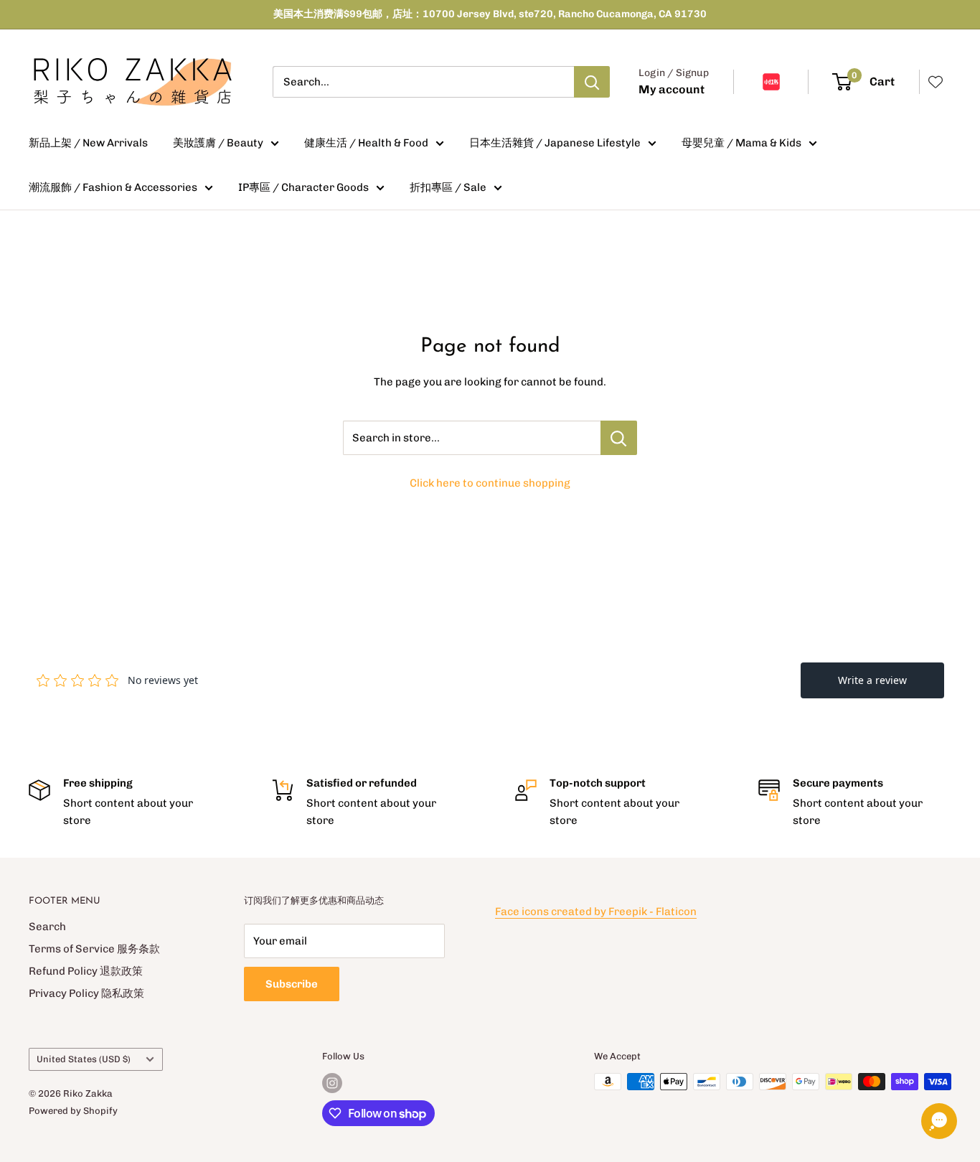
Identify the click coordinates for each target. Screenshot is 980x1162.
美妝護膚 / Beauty (218, 142)
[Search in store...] (618, 438)
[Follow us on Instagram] (332, 1083)
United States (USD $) (84, 1059)
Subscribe (291, 984)
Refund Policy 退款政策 (86, 971)
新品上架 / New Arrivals (88, 142)
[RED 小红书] (771, 82)
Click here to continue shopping (490, 483)
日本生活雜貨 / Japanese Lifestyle (555, 142)
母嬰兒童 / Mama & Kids (741, 142)
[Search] (592, 82)
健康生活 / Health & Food (366, 142)
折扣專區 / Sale (448, 187)
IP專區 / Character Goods (303, 187)
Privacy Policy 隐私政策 (86, 993)
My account (672, 89)
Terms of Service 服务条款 (94, 948)
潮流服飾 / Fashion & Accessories (113, 187)
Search (47, 926)
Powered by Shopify (73, 1110)
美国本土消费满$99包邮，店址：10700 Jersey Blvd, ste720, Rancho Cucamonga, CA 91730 (490, 14)
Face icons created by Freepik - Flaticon (596, 911)
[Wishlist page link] (935, 82)
